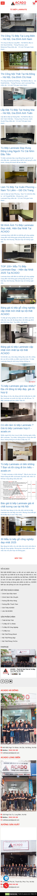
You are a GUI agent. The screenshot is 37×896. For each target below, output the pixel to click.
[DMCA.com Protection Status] (11, 894)
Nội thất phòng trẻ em (9, 641)
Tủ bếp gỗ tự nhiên (9, 624)
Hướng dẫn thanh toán (10, 604)
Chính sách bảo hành (9, 593)
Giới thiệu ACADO (8, 607)
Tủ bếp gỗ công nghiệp (10, 627)
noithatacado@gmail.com (11, 753)
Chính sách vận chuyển (10, 597)
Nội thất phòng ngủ (8, 638)
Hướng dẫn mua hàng (9, 600)
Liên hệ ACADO (7, 611)
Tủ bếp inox (6, 631)
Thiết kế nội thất (8, 620)
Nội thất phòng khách (9, 634)
